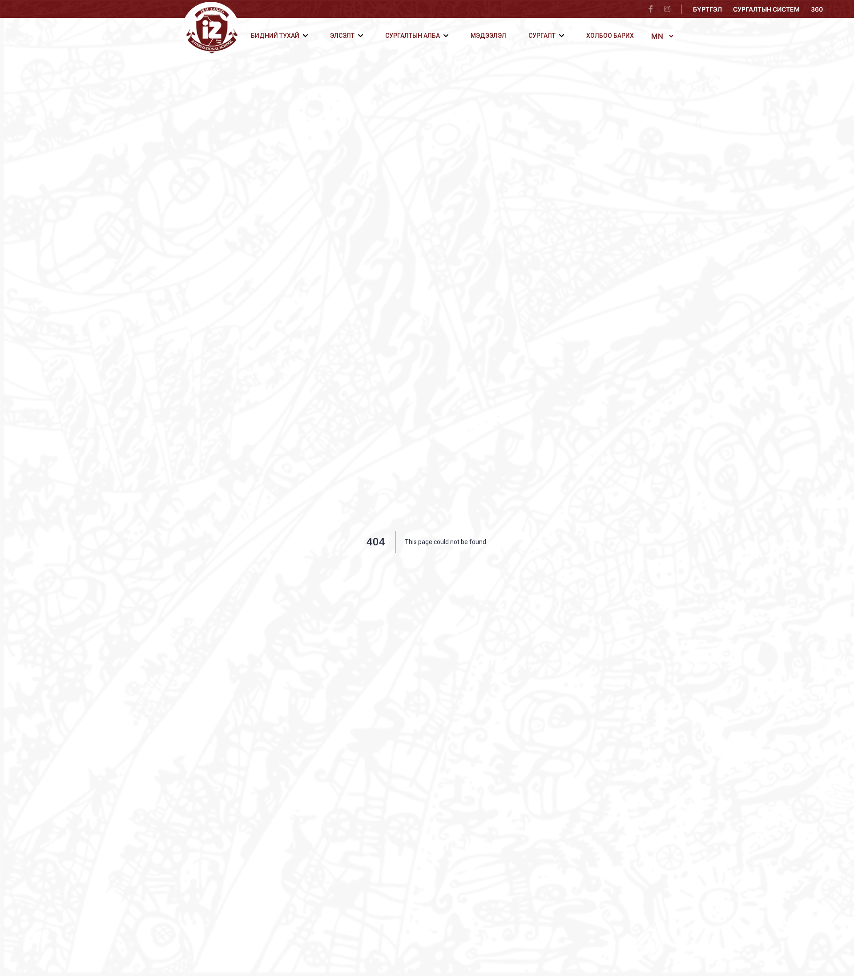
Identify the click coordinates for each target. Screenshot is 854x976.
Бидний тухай (275, 35)
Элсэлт (342, 35)
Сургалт (542, 35)
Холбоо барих (610, 35)
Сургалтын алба (412, 35)
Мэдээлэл (488, 35)
